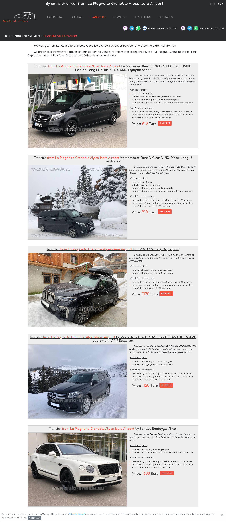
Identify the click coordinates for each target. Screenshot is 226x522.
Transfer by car (113, 68)
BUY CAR (77, 17)
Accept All (34, 518)
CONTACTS (165, 17)
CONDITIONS (142, 17)
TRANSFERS (97, 17)
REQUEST (164, 123)
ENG (220, 4)
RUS (212, 4)
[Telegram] (132, 28)
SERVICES (119, 17)
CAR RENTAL (55, 17)
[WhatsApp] (138, 28)
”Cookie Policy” (77, 514)
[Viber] (125, 28)
